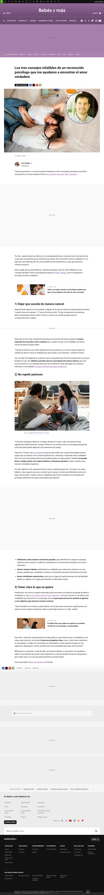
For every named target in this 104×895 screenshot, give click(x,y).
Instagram (96, 21)
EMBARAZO (23, 21)
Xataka (7, 849)
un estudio (37, 453)
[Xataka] (1, 1)
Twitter (89, 21)
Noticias (28, 668)
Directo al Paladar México (51, 876)
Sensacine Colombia (35, 879)
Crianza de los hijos (26, 812)
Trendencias (77, 849)
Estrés (77, 54)
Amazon (70, 54)
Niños (36, 54)
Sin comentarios (22, 85)
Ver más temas (10, 822)
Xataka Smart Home (8, 858)
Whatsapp (52, 54)
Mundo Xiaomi (9, 862)
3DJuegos (21, 849)
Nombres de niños (29, 789)
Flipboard (92, 21)
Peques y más (42, 817)
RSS (78, 820)
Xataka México (9, 875)
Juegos (30, 54)
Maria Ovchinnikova (36, 662)
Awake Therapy (60, 273)
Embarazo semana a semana (59, 789)
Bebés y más (52, 10)
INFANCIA (72, 21)
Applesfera (8, 855)
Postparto (24, 807)
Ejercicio (22, 54)
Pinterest (81, 21)
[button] (27, 163)
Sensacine (35, 849)
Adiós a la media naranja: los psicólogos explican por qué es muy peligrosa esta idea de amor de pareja (66, 291)
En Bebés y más (51, 287)
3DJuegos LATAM (24, 875)
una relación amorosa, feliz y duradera (61, 174)
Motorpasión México (63, 876)
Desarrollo (41, 807)
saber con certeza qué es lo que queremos (43, 595)
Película (43, 54)
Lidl (64, 54)
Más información (54, 893)
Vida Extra (21, 852)
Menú (8, 13)
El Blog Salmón (92, 849)
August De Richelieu (35, 433)
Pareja (36, 668)
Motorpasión (63, 849)
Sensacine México (37, 875)
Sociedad (8, 817)
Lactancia (40, 802)
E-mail (40, 85)
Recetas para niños (9, 812)
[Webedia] (10, 839)
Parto (6, 807)
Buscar (96, 831)
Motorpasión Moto (65, 852)
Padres (23, 817)
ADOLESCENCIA (61, 21)
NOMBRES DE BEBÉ (46, 21)
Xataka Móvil (8, 852)
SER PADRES (11, 21)
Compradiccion (78, 855)
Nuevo (95, 13)
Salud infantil (25, 802)
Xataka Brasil (8, 878)
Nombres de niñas (42, 789)
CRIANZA (33, 21)
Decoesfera (77, 852)
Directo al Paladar (51, 849)
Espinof (34, 852)
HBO (58, 54)
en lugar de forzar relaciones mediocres (51, 366)
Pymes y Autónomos (91, 852)
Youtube (100, 21)
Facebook (85, 21)
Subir (94, 839)
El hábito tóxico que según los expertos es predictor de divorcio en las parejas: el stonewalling (66, 624)
